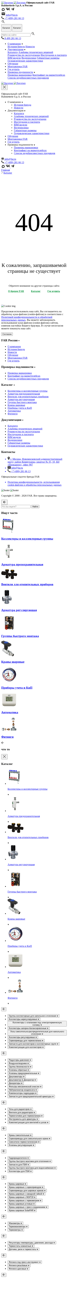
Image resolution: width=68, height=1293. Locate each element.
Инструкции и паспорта (54, 55)
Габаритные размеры (48, 58)
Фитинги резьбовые (18, 1265)
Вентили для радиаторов (21, 1112)
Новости (30, 46)
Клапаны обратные (18, 1070)
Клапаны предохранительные (23, 1073)
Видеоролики (29, 58)
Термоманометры (17, 1226)
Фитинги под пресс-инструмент (24, 1262)
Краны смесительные (19, 1135)
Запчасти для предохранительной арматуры (30, 1096)
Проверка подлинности (20, 72)
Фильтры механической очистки (24, 1086)
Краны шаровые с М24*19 (21, 1197)
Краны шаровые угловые (21, 1204)
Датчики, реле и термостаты (23, 1249)
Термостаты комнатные (20, 1246)
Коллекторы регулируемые (22, 1037)
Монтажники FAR (18, 66)
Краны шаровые (16, 405)
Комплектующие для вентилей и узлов (28, 1122)
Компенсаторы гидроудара (22, 1093)
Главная (5, 170)
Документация (15, 49)
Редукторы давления (19, 1060)
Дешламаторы (16, 1076)
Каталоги (13, 52)
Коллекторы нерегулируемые (23, 1019)
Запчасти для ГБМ (18, 1164)
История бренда (16, 46)
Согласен (7, 334)
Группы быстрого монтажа (22, 402)
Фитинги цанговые (18, 1269)
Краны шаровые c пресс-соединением (27, 1207)
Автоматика (14, 410)
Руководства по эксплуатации (24, 55)
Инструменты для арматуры (23, 1119)
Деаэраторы (15, 1083)
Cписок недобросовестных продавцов (28, 77)
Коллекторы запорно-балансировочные (28, 1028)
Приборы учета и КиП (20, 408)
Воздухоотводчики (18, 1063)
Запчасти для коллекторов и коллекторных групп (33, 1044)
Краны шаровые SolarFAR (21, 1210)
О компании (14, 43)
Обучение (13, 63)
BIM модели (14, 58)
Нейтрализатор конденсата (22, 1090)
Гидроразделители (18, 1158)
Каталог (7, 172)
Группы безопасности (19, 1066)
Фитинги (13, 413)
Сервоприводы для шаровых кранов (26, 1190)
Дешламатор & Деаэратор (21, 1080)
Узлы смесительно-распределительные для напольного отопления (37, 1032)
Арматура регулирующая (21, 399)
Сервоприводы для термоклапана (25, 1040)
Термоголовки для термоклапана (25, 1116)
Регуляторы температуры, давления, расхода (31, 1242)
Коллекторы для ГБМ (19, 1171)
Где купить (13, 69)
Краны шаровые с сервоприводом (25, 1187)
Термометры (15, 1230)
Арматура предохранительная (24, 393)
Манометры (15, 1223)
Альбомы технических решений (35, 52)
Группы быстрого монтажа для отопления (29, 1161)
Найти (35, 506)
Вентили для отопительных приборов (28, 396)
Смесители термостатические (23, 1142)
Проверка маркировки (20, 75)
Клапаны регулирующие (21, 1145)
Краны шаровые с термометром (24, 1200)
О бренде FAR (16, 291)
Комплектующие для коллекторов (25, 1047)
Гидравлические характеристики (25, 60)
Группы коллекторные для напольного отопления (33, 1016)
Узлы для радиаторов (19, 1109)
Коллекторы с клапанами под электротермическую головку (37, 1023)
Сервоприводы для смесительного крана (29, 1138)
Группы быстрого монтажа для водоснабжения (31, 1168)
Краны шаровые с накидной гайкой (26, 1194)
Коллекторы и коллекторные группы (27, 391)
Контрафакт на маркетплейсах (48, 75)
